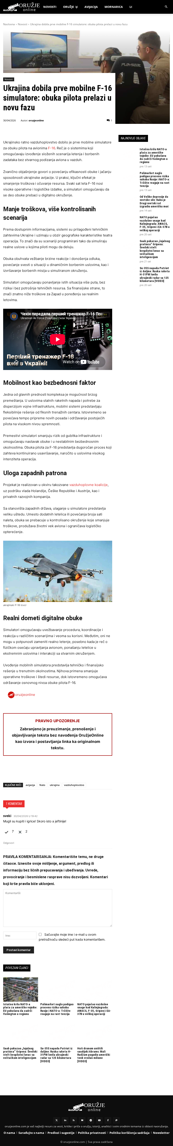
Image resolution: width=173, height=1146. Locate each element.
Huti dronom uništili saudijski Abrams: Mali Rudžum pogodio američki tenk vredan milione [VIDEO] (93, 1055)
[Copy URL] (69, 771)
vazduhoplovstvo (74, 785)
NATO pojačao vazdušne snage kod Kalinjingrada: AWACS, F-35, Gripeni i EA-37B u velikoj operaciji (94, 1009)
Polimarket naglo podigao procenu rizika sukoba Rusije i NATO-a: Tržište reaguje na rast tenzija (56, 1009)
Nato (42, 785)
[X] (18, 771)
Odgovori (8, 842)
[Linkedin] (65, 1120)
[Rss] (74, 1120)
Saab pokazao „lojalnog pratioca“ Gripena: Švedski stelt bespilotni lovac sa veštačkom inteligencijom (20, 1053)
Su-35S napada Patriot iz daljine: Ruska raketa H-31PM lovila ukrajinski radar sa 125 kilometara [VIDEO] (56, 1055)
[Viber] (59, 771)
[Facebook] (7, 771)
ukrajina (54, 785)
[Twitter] (56, 1120)
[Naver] (82, 1120)
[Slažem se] (7, 831)
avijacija (30, 785)
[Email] (38, 771)
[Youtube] (99, 1120)
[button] (166, 6)
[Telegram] (49, 771)
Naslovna (9, 24)
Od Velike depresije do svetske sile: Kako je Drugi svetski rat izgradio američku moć (154, 201)
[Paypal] (116, 1120)
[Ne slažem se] (20, 831)
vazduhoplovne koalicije (88, 485)
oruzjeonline (36, 120)
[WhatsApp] (28, 771)
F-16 (51, 148)
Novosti (22, 24)
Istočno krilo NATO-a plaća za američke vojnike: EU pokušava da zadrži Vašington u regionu (20, 1009)
